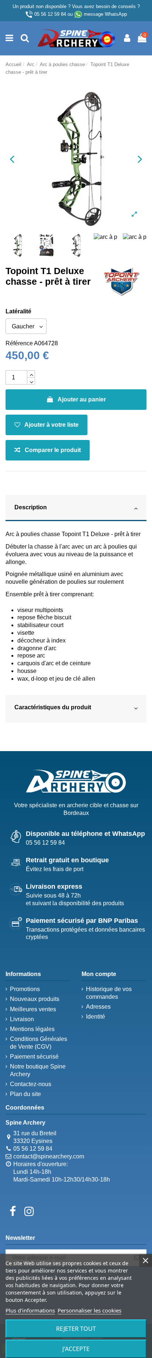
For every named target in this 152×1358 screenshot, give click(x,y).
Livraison (22, 1019)
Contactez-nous (30, 1084)
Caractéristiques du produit (52, 707)
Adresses (98, 1007)
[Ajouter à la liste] (46, 425)
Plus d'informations (30, 1310)
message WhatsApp (105, 14)
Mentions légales (32, 1029)
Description (30, 507)
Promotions (25, 989)
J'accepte (76, 1349)
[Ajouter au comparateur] (48, 450)
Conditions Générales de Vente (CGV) (38, 1043)
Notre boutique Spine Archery (38, 1070)
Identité (95, 1016)
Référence (19, 343)
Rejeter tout (76, 1329)
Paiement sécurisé (34, 1056)
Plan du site (25, 1094)
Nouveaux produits (34, 999)
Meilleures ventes (33, 1009)
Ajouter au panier (82, 399)
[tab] (76, 508)
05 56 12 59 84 (50, 14)
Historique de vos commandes (109, 993)
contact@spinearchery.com (48, 1156)
